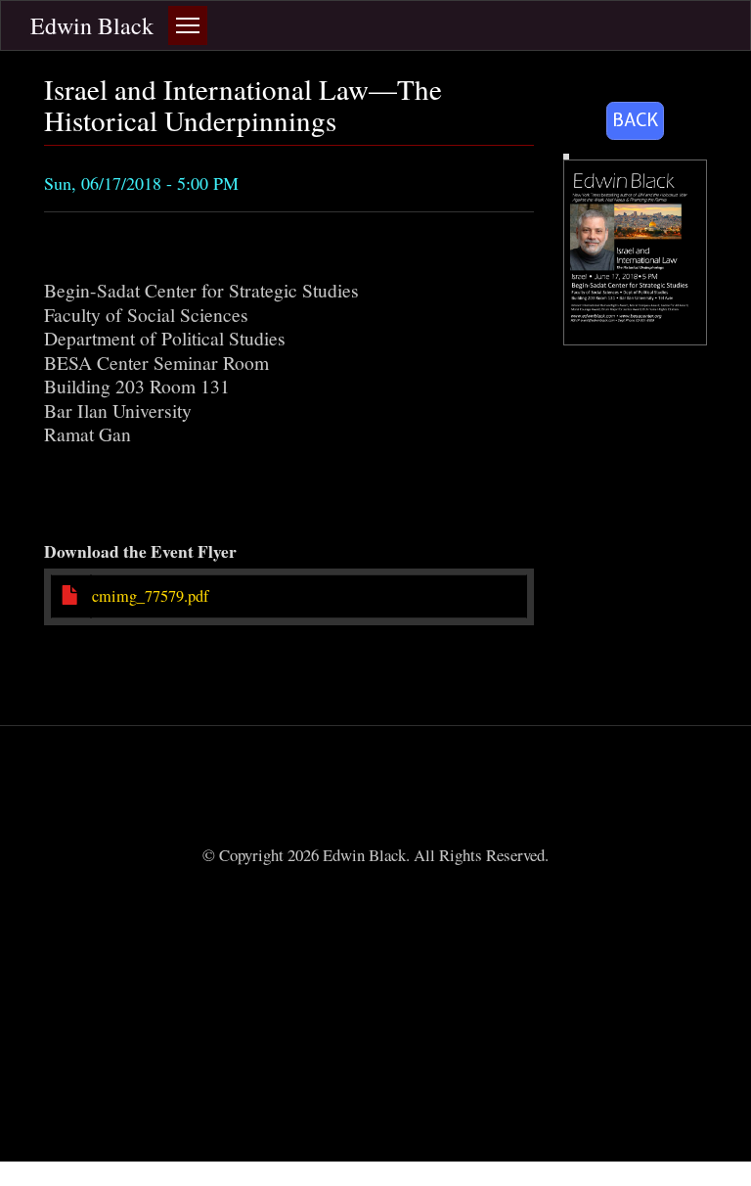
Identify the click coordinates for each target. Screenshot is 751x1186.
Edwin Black (92, 25)
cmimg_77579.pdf (150, 596)
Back (635, 120)
